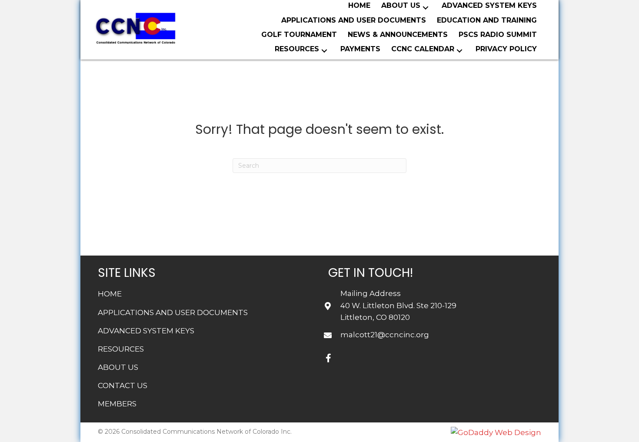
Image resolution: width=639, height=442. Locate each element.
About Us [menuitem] (118, 367)
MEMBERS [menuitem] (117, 403)
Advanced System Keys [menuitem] (146, 330)
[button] (425, 8)
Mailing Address (370, 293)
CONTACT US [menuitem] (122, 385)
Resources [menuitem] (121, 349)
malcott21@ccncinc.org (384, 334)
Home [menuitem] (110, 293)
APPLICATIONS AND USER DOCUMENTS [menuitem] (173, 312)
